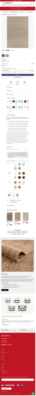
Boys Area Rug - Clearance (17, 222)
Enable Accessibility (5, 372)
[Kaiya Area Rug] (25, 216)
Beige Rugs (15, 232)
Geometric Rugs (24, 232)
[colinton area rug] (3, 55)
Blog (2, 354)
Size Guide (32, 63)
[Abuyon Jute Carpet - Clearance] (10, 216)
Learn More (31, 70)
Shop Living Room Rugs (5, 324)
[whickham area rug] (7, 55)
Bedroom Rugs (10, 232)
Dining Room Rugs (24, 231)
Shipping (3, 367)
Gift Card (3, 359)
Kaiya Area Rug (24, 221)
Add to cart (18, 74)
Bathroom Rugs (18, 231)
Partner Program (4, 352)
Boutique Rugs (5, 391)
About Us (3, 349)
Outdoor (21, 316)
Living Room (3, 316)
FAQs (2, 365)
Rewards (3, 356)
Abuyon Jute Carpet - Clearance (10, 222)
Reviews (3, 350)
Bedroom (11, 316)
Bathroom (17, 316)
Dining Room (8, 316)
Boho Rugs (19, 232)
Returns (3, 369)
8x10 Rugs (9, 231)
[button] (33, 3)
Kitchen (14, 316)
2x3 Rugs (13, 231)
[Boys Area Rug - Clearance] (17, 216)
